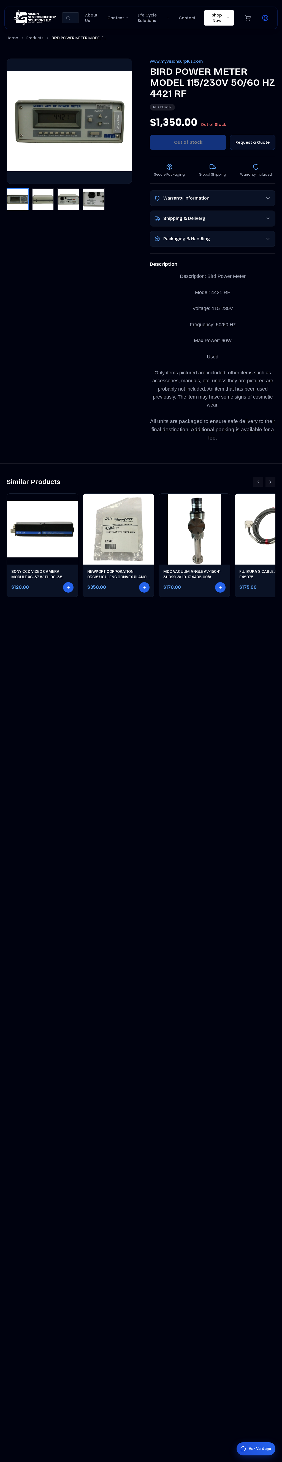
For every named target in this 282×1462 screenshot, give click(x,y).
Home (12, 38)
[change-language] (265, 18)
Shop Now (217, 17)
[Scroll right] (270, 482)
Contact (187, 18)
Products (35, 38)
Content (115, 18)
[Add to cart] (68, 587)
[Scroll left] (258, 482)
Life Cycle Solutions (147, 17)
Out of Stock (188, 142)
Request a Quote (252, 142)
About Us (91, 17)
